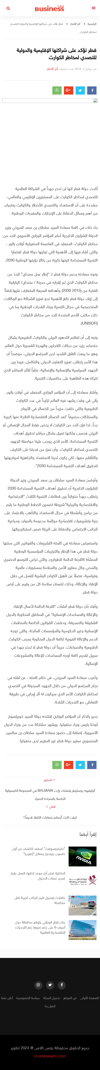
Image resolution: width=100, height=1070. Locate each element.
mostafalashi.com (50, 1056)
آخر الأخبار (75, 24)
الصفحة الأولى (89, 998)
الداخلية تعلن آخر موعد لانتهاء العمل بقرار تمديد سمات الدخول (37, 876)
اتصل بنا (50, 1006)
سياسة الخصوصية (28, 998)
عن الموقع (70, 998)
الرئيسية (92, 24)
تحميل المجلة (51, 998)
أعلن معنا (7, 998)
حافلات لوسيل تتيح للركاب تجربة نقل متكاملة (40, 900)
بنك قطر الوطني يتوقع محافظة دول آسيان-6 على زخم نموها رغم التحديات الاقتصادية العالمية (40, 928)
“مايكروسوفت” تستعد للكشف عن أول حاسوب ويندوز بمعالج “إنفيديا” (38, 851)
